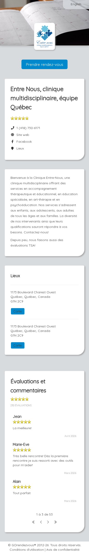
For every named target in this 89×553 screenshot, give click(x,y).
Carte (17, 311)
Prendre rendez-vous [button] (44, 64)
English (76, 4)
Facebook (23, 141)
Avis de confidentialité (62, 550)
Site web (22, 135)
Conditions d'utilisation (27, 550)
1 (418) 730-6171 (28, 128)
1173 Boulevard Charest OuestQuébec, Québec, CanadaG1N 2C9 (33, 296)
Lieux (19, 148)
